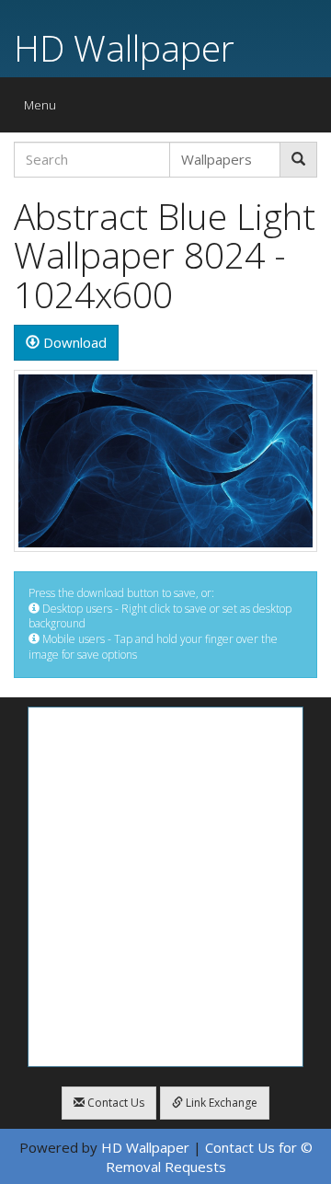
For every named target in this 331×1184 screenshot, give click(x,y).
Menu (44, 109)
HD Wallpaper (124, 47)
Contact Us (114, 1102)
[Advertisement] (165, 886)
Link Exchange (220, 1102)
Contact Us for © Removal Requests (209, 1157)
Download (73, 342)
